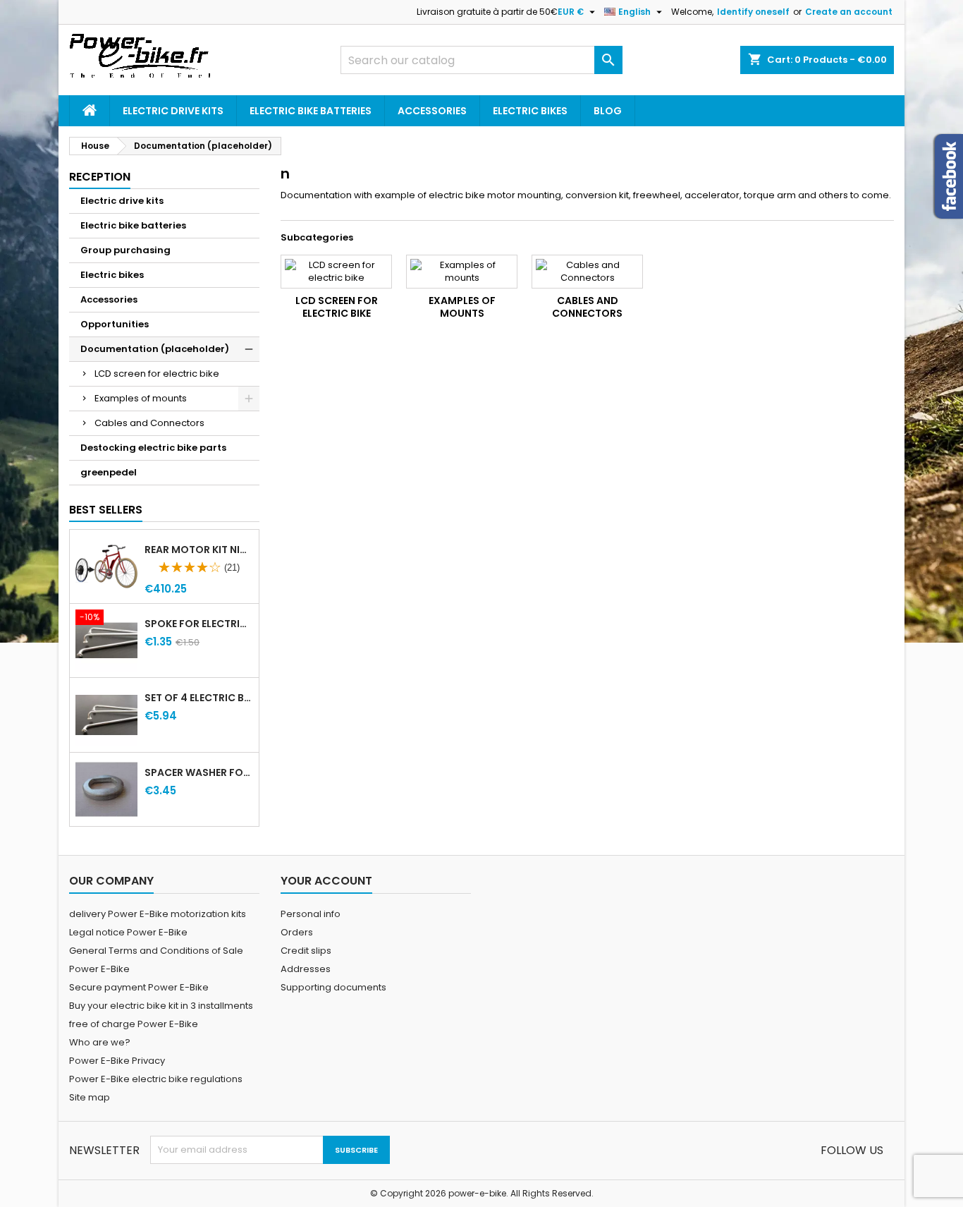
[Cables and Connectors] (587, 272)
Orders (297, 932)
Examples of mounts (140, 398)
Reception (99, 177)
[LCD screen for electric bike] (336, 272)
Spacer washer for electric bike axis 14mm (199, 772)
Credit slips (306, 950)
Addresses (306, 969)
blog (608, 111)
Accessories (432, 111)
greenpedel (108, 472)
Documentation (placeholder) (154, 349)
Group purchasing (125, 250)
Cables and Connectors (149, 423)
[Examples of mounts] (461, 272)
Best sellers (105, 510)
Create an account (849, 12)
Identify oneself (753, 12)
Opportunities (114, 324)
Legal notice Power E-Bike (128, 932)
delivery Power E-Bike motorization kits (157, 914)
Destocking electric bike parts (153, 447)
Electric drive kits (173, 111)
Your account (326, 881)
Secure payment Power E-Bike (139, 987)
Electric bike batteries (311, 111)
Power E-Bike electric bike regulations (156, 1079)
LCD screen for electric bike (156, 373)
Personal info (311, 914)
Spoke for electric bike (199, 623)
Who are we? (99, 1042)
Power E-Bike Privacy (117, 1060)
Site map (89, 1097)
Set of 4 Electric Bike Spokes (199, 697)
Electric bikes (530, 111)
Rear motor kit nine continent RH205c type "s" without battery (199, 549)
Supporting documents (333, 987)
